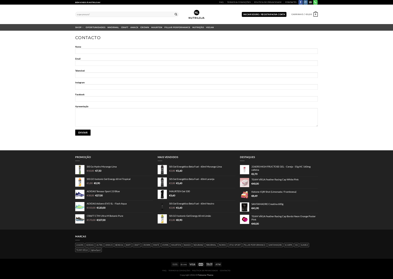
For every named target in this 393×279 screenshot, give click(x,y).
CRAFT (124, 27)
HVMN (165, 245)
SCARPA (288, 245)
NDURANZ (198, 245)
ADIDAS (90, 245)
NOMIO (222, 245)
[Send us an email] (310, 2)
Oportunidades (95, 27)
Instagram (80, 82)
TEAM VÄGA (82, 250)
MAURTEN (156, 27)
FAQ (221, 2)
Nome (78, 46)
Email (78, 58)
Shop (78, 27)
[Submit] (176, 14)
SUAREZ (304, 245)
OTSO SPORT (235, 245)
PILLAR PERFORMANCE (177, 27)
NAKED (187, 245)
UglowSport (96, 250)
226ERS (79, 245)
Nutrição (198, 27)
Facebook (79, 94)
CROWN (144, 27)
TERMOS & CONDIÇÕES (239, 2)
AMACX (134, 27)
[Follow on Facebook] (300, 2)
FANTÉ (156, 245)
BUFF (128, 245)
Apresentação (81, 106)
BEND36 (119, 245)
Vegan (210, 27)
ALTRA (99, 245)
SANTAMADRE (275, 245)
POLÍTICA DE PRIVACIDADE (268, 2)
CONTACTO (290, 2)
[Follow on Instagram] (305, 2)
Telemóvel (80, 70)
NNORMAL (113, 27)
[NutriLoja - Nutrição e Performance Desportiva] (196, 14)
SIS (296, 245)
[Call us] (315, 2)
